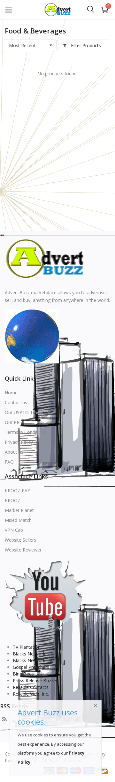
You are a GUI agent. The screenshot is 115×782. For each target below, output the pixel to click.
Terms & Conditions (25, 432)
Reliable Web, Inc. (31, 694)
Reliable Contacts (31, 687)
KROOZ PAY (17, 490)
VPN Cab (14, 530)
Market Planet (19, 510)
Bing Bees (23, 674)
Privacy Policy (19, 442)
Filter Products (85, 45)
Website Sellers (20, 540)
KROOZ (12, 500)
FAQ (9, 462)
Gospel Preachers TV (34, 667)
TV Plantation (27, 647)
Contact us (16, 402)
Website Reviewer (23, 550)
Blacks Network (29, 654)
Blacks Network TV (32, 660)
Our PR (12, 422)
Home (11, 393)
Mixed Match (18, 520)
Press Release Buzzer (35, 680)
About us (14, 452)
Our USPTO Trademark (29, 412)
